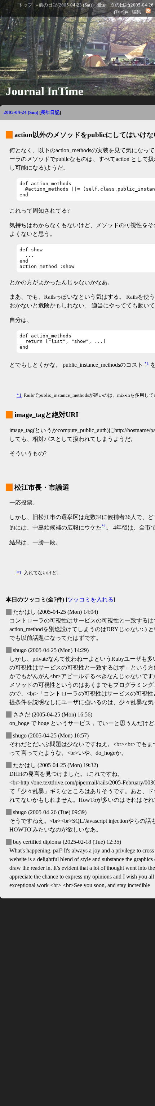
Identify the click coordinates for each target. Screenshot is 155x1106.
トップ (25, 5)
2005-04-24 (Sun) (21, 112)
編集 (136, 11)
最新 (102, 5)
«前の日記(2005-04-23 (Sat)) (64, 5)
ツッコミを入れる (90, 599)
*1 (147, 363)
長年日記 (50, 112)
